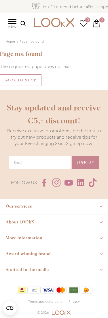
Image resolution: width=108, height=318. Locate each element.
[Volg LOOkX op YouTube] (68, 182)
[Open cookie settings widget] (10, 308)
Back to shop (21, 80)
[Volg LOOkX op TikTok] (92, 182)
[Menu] (12, 23)
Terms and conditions (45, 301)
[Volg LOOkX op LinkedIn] (80, 182)
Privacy (74, 301)
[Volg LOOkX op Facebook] (44, 182)
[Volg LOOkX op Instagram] (56, 182)
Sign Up (85, 162)
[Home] (54, 23)
